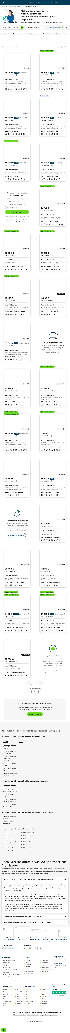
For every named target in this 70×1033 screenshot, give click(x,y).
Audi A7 (23, 845)
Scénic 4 (44, 1001)
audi (23, 6)
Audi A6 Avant (25, 842)
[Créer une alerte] (3, 1030)
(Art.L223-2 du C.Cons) (20, 222)
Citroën (5, 994)
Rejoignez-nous (8, 965)
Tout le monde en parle (10, 970)
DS (17, 1006)
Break (28, 969)
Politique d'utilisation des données (49, 1013)
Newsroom (6, 972)
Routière (28, 966)
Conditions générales (17, 1013)
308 (27, 994)
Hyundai (19, 992)
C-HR (43, 989)
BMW (18, 999)
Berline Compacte (29, 963)
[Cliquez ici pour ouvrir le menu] (67, 2)
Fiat (18, 989)
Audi (4, 1003)
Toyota (19, 1003)
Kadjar (44, 996)
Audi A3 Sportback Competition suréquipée (9, 758)
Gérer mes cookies (19, 1015)
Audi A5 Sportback (10, 851)
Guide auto (45, 967)
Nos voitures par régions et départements (47, 971)
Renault (5, 989)
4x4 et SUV (45, 960)
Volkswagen (7, 1001)
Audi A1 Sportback (9, 848)
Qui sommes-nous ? (9, 960)
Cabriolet (45, 962)
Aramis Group (7, 977)
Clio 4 (43, 992)
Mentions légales (31, 1013)
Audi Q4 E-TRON (26, 848)
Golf (43, 994)
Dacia (5, 999)
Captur (28, 1003)
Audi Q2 (6, 833)
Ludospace (29, 974)
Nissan (5, 1006)
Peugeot (5, 992)
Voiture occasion (15, 6)
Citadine (28, 960)
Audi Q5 (6, 845)
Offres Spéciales (47, 965)
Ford (18, 996)
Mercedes (20, 1001)
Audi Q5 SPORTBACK (27, 833)
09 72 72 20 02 (8, 948)
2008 (27, 992)
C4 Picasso (29, 1001)
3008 (27, 996)
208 (27, 989)
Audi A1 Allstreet (26, 836)
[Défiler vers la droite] (45, 27)
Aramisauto (4, 6)
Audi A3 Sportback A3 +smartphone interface (9, 747)
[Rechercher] (22, 27)
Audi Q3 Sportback (10, 842)
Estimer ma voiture (52, 671)
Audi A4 (23, 839)
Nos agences (7, 962)
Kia (18, 994)
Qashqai (44, 1003)
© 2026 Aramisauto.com (35, 1021)
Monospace (29, 971)
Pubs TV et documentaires (11, 974)
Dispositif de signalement (49, 1015)
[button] (40, 27)
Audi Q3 (6, 836)
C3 (27, 999)
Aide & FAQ (6, 967)
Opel (4, 996)
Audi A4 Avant (8, 839)
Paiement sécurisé (33, 1015)
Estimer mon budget (17, 535)
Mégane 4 (45, 999)
